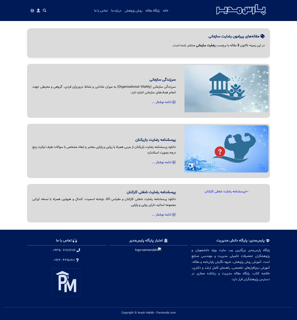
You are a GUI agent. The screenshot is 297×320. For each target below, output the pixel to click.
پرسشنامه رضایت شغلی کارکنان (151, 192)
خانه (165, 10)
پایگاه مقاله (152, 10)
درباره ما (116, 10)
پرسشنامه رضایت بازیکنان (155, 139)
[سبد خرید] (32, 10)
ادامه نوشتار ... (162, 102)
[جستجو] (44, 10)
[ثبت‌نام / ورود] (38, 10)
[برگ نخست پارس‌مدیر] (241, 16)
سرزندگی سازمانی (163, 79)
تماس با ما (101, 10)
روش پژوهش (133, 10)
